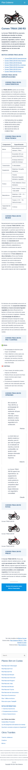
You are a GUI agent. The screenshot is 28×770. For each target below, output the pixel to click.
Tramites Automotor (9, 708)
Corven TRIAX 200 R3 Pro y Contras (15, 65)
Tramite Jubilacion (7, 737)
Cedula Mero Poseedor (8, 722)
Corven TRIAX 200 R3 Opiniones (14, 67)
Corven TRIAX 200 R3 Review (13, 63)
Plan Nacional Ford (7, 668)
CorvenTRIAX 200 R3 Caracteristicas (15, 58)
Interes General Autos (9, 714)
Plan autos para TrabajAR (9, 701)
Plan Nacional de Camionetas (10, 692)
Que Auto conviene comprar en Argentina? (14, 727)
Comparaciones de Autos (10, 711)
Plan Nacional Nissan (8, 686)
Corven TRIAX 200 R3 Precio (13, 71)
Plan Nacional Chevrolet (8, 677)
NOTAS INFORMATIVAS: (9, 706)
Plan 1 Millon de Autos (8, 698)
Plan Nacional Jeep (7, 683)
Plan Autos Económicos (9, 695)
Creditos (4, 740)
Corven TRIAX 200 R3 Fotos (13, 69)
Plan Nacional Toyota (8, 689)
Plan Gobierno (7, 2)
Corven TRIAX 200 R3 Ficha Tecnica (15, 60)
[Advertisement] (14, 286)
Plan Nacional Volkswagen (9, 666)
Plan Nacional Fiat (7, 671)
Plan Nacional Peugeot (8, 680)
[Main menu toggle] (25, 2)
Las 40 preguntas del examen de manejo (13, 724)
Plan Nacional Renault (8, 674)
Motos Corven (22, 638)
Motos (3, 743)
